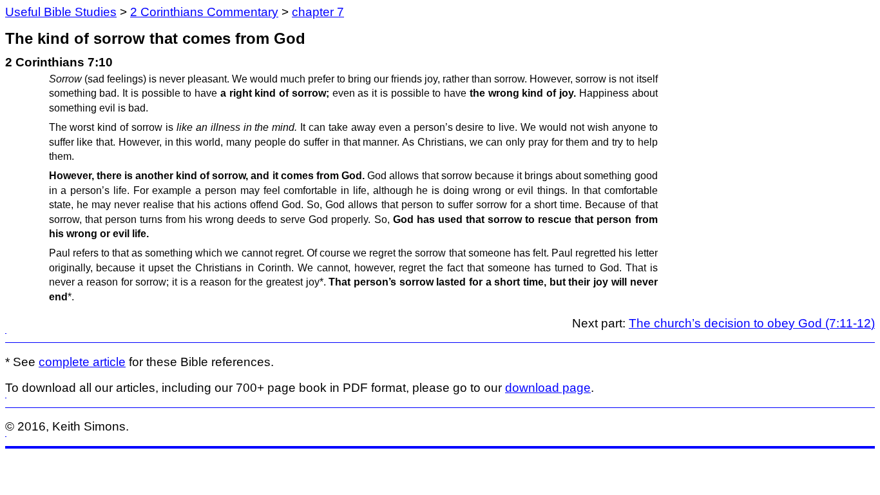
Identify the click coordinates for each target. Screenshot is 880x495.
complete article (82, 362)
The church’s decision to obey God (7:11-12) (752, 323)
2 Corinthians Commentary (204, 12)
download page (548, 387)
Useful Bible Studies (61, 12)
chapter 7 (318, 12)
